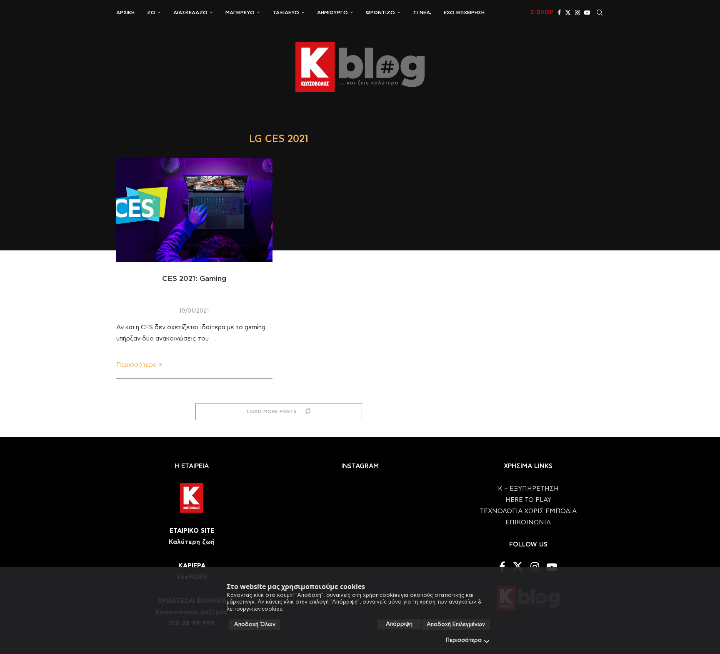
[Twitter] (568, 12)
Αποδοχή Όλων (254, 624)
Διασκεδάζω (190, 12)
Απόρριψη (399, 624)
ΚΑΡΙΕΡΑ (191, 566)
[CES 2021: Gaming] (194, 210)
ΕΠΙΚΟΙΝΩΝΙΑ (528, 522)
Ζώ (151, 12)
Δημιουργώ (332, 12)
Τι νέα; (422, 12)
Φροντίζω (380, 12)
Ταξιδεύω (285, 12)
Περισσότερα (464, 640)
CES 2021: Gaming (194, 279)
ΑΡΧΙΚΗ (125, 12)
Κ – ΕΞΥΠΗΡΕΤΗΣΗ (528, 489)
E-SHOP (541, 12)
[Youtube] (587, 12)
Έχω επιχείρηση (464, 12)
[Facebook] (559, 12)
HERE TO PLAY (528, 500)
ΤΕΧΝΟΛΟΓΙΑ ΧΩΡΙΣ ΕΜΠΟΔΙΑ (528, 511)
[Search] (599, 12)
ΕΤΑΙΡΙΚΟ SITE (192, 531)
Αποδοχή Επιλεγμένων (456, 624)
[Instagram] (577, 12)
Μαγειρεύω (240, 12)
